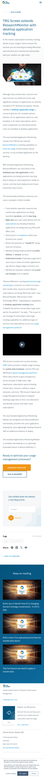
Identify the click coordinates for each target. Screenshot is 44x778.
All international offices (11, 748)
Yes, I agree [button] (22, 773)
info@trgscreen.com (10, 699)
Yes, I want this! (23, 725)
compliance (23, 235)
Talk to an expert (15, 474)
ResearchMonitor (16, 541)
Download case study (17, 467)
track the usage (9, 148)
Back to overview (12, 556)
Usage (6, 541)
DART (5, 365)
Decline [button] (34, 773)
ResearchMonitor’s (10, 145)
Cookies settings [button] (11, 773)
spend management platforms (25, 373)
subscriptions (11, 223)
